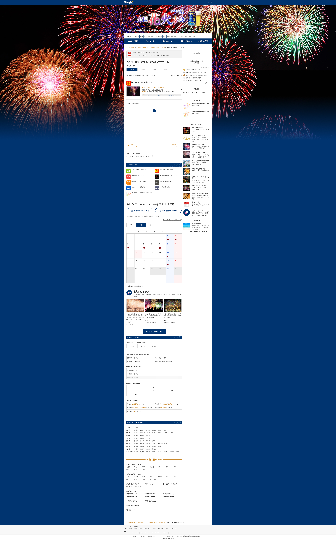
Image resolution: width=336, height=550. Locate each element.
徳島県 (148, 449)
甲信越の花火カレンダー (134, 370)
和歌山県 (160, 444)
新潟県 (154, 346)
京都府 (142, 444)
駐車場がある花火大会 (133, 361)
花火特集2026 (130, 37)
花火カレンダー (151, 41)
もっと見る (205, 83)
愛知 (172, 37)
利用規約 (134, 536)
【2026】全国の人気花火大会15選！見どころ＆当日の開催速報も (150, 55)
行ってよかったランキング (133, 487)
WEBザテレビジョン (144, 533)
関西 (175, 37)
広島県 (136, 446)
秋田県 (154, 430)
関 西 (128, 444)
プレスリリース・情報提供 (165, 536)
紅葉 (167, 528)
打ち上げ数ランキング (132, 484)
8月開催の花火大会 (131, 496)
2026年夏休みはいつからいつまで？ (200, 231)
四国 (186, 37)
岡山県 (142, 446)
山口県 (148, 446)
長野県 (154, 69)
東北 (141, 37)
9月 (154, 391)
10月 (172, 391)
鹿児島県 (171, 452)
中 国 (128, 446)
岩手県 (148, 430)
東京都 (136, 433)
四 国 (128, 449)
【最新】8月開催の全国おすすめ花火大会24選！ (146, 52)
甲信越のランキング (136, 404)
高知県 (154, 449)
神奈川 (152, 37)
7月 (173, 387)
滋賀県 (165, 444)
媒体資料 (173, 536)
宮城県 (136, 430)
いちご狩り (136, 528)
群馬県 (159, 433)
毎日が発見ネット (164, 533)
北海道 (137, 37)
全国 (127, 477)
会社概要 (187, 536)
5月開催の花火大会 (131, 494)
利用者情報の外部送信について (196, 536)
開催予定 (131, 156)
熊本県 (154, 452)
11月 (135, 394)
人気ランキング (169, 41)
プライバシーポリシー (142, 536)
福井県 (148, 438)
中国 (182, 37)
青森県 (142, 430)
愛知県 (136, 441)
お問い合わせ (155, 536)
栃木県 (165, 433)
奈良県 (154, 444)
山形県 (159, 430)
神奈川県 (142, 433)
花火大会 (154, 528)
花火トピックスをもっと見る (154, 331)
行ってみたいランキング (170, 484)
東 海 (128, 441)
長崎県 (148, 452)
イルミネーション (173, 528)
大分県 (159, 452)
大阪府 (136, 444)
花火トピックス (130, 510)
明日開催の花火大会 (150, 501)
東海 (168, 37)
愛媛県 (142, 449)
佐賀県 (142, 452)
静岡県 (154, 441)
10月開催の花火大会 (168, 496)
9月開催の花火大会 (150, 496)
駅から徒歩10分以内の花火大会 (163, 361)
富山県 (142, 438)
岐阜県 (142, 441)
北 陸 (128, 438)
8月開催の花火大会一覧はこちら (172, 220)
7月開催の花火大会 (168, 494)
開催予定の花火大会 (132, 358)
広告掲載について (180, 536)
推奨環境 (150, 536)
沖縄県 (177, 452)
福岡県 (136, 452)
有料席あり (149, 156)
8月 (136, 391)
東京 (149, 37)
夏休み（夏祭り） (161, 528)
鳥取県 (154, 446)
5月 (136, 387)
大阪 (179, 37)
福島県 (165, 430)
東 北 (128, 430)
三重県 (148, 441)
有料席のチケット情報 (132, 505)
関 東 (128, 433)
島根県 (159, 446)
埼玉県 (154, 433)
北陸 (164, 37)
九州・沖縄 (192, 37)
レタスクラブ (127, 533)
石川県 (136, 438)
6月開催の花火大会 (150, 494)
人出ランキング (149, 484)
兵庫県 (148, 444)
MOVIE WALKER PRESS (154, 533)
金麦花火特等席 (203, 41)
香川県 (136, 449)
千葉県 (148, 433)
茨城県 (171, 433)
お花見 (140, 528)
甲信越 (160, 37)
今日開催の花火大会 (185, 41)
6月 (154, 387)
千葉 (156, 37)
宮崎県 (165, 452)
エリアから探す (133, 41)
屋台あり (139, 156)
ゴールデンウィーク (147, 528)
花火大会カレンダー (131, 491)
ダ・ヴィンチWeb (135, 533)
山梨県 (132, 346)
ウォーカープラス (128, 528)
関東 (145, 37)
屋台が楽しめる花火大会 (162, 358)
